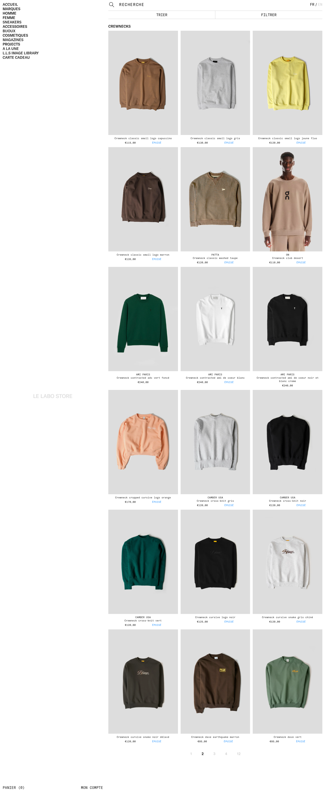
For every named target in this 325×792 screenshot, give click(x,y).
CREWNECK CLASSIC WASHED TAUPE (215, 258)
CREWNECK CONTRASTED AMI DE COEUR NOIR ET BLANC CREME (288, 379)
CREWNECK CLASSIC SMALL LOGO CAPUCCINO (143, 138)
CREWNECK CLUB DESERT (287, 258)
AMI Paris (143, 374)
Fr (312, 4)
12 (239, 754)
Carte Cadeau (16, 57)
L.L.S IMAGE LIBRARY (21, 53)
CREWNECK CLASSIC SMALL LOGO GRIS (215, 138)
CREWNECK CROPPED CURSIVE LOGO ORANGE (143, 497)
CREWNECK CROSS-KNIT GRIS (215, 500)
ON (287, 254)
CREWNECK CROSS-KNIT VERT (143, 620)
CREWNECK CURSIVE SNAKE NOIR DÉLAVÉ (143, 737)
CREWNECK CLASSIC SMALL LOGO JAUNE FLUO (287, 138)
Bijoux (9, 31)
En (320, 4)
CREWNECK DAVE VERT (288, 737)
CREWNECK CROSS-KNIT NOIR (287, 500)
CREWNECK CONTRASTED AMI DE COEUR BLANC (215, 377)
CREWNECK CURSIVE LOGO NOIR (215, 617)
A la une (11, 48)
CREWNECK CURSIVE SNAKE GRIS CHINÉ (287, 617)
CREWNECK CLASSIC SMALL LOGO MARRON (143, 254)
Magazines (13, 40)
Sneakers (12, 22)
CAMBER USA (215, 497)
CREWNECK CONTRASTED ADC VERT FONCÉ (143, 377)
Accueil (10, 4)
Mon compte (92, 787)
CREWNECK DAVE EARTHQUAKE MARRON (215, 737)
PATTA (215, 254)
